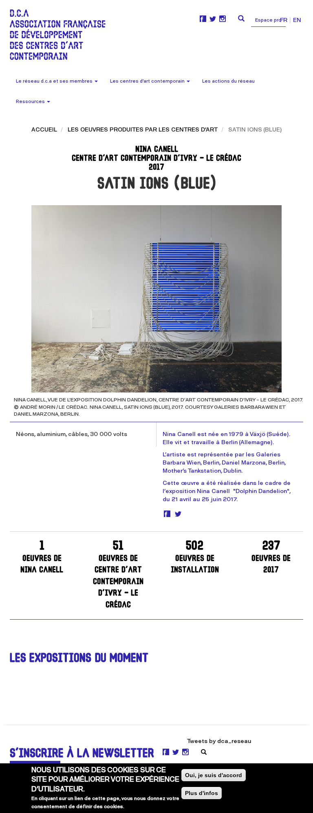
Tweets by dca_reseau (219, 741)
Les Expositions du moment (79, 659)
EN (297, 20)
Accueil (44, 129)
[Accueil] (61, 34)
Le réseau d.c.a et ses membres (55, 81)
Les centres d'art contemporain (148, 81)
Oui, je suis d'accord (213, 775)
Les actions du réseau (228, 81)
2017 (271, 557)
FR (283, 20)
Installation (195, 557)
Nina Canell (41, 557)
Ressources (31, 101)
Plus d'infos (201, 793)
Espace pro (268, 20)
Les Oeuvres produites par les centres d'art (143, 129)
